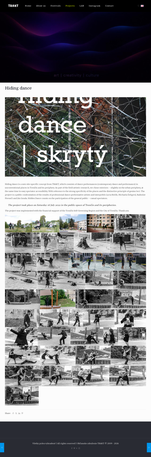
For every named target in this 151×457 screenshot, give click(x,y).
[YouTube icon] (77, 448)
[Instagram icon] (79, 448)
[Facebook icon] (72, 448)
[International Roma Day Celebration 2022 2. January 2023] (2, 447)
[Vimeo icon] (74, 448)
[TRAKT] (13, 6)
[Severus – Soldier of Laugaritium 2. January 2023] (149, 447)
